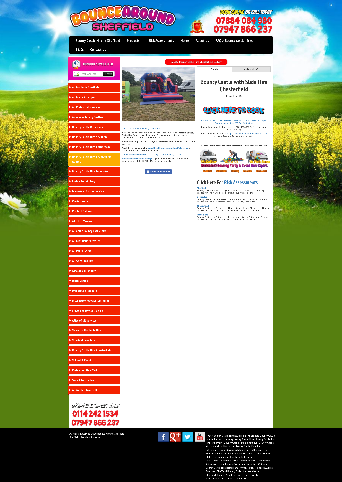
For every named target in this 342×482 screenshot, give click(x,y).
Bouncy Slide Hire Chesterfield (244, 453)
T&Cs (80, 49)
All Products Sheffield (86, 87)
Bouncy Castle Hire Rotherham (91, 147)
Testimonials (219, 478)
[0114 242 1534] (244, 21)
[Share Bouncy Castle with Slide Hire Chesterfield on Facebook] (158, 171)
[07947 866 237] (243, 29)
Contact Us (98, 49)
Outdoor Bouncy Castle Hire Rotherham (236, 466)
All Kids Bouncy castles (86, 241)
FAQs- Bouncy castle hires (234, 40)
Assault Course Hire (84, 271)
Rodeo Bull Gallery (83, 181)
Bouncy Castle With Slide (87, 127)
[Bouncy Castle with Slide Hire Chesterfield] (158, 94)
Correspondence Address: (134, 154)
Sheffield (201, 188)
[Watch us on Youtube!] (200, 437)
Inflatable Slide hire (84, 291)
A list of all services (84, 320)
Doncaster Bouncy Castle (225, 460)
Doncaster (202, 197)
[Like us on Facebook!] (163, 437)
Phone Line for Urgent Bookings (137, 158)
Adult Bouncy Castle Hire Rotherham (227, 435)
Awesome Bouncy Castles (87, 117)
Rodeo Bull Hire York (84, 370)
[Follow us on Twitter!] (187, 437)
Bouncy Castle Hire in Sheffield (98, 40)
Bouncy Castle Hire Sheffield (90, 137)
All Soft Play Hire (83, 261)
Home (185, 40)
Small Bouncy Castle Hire (87, 310)
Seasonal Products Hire (86, 330)
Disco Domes (80, 281)
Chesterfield (203, 205)
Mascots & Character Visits (89, 191)
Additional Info (251, 69)
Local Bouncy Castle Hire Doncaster (237, 464)
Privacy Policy (247, 467)
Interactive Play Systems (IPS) (90, 300)
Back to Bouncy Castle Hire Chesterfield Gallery (196, 62)
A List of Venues (82, 221)
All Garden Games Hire (86, 390)
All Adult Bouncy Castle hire (89, 231)
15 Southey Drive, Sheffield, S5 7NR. (164, 154)
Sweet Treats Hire (83, 380)
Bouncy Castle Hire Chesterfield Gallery (92, 159)
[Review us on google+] (175, 437)
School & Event (81, 360)
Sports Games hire (83, 340)
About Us (202, 40)
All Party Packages (83, 97)
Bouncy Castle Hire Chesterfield (92, 350)
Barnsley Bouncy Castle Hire (239, 439)
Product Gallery (82, 211)
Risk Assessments (161, 40)
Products (133, 40)
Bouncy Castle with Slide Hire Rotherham (240, 449)
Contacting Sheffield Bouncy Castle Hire (141, 128)
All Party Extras (81, 251)
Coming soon (80, 201)
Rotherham (202, 214)
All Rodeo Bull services (86, 107)
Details (214, 69)
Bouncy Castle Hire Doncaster (90, 171)
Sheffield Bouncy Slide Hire (231, 471)
